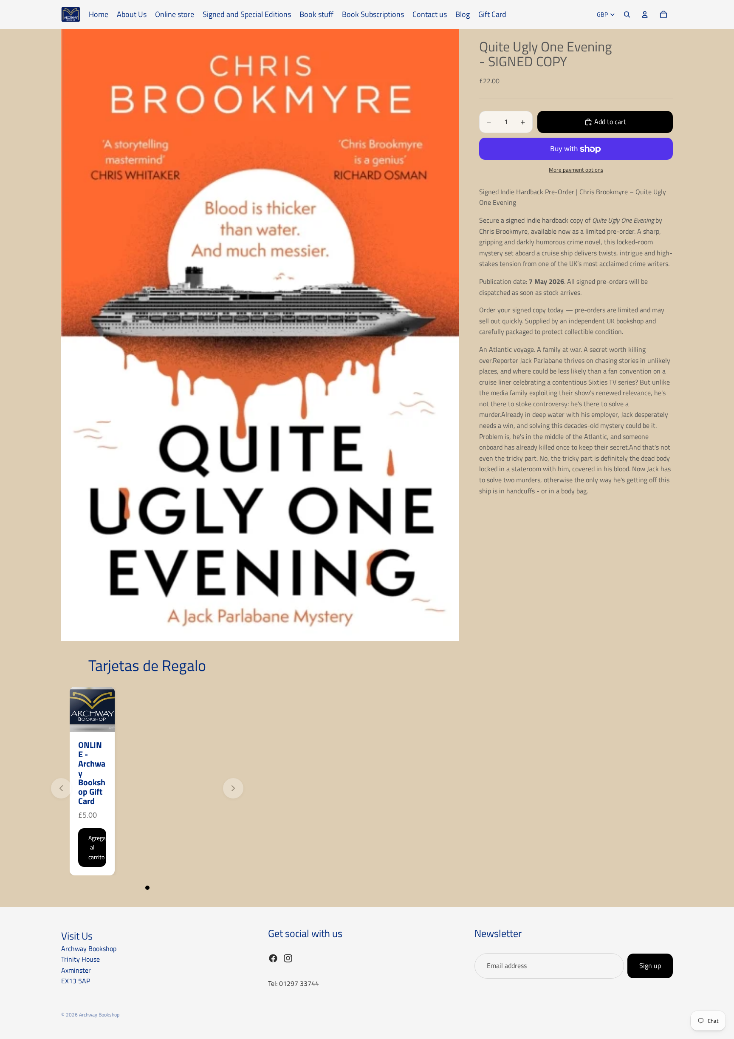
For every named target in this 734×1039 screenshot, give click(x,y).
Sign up (650, 965)
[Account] (644, 14)
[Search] (627, 14)
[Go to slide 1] (147, 888)
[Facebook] (273, 958)
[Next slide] (233, 788)
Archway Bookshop (99, 1015)
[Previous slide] (61, 788)
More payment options (576, 170)
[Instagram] (288, 958)
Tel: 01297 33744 (293, 983)
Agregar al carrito (97, 847)
